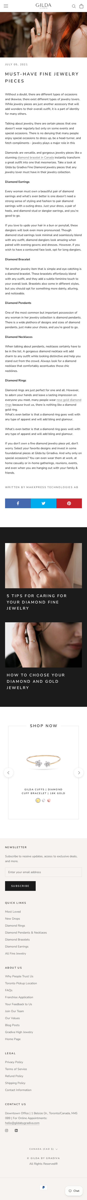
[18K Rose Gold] (49, 800)
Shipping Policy (15, 1083)
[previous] (8, 772)
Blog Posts (12, 1025)
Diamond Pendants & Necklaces (26, 933)
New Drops (12, 919)
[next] (78, 772)
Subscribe (20, 886)
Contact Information (18, 1090)
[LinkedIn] (16, 1130)
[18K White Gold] (43, 800)
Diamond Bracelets (17, 940)
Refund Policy (14, 1076)
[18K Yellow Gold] (38, 800)
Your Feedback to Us (18, 1004)
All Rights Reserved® (43, 1164)
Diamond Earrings (17, 947)
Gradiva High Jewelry (19, 1032)
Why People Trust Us (19, 976)
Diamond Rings (15, 926)
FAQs (8, 990)
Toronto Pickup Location (21, 983)
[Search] (74, 6)
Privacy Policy (14, 1062)
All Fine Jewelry (15, 954)
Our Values (12, 1018)
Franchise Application (19, 997)
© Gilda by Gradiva (43, 1158)
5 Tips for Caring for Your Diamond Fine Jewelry (37, 602)
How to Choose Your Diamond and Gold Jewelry (36, 681)
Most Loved (13, 912)
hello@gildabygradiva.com (22, 1123)
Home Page (12, 1039)
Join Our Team (14, 1011)
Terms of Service (16, 1069)
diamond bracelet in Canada (36, 158)
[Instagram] (6, 1130)
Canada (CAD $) (41, 1149)
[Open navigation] (6, 6)
